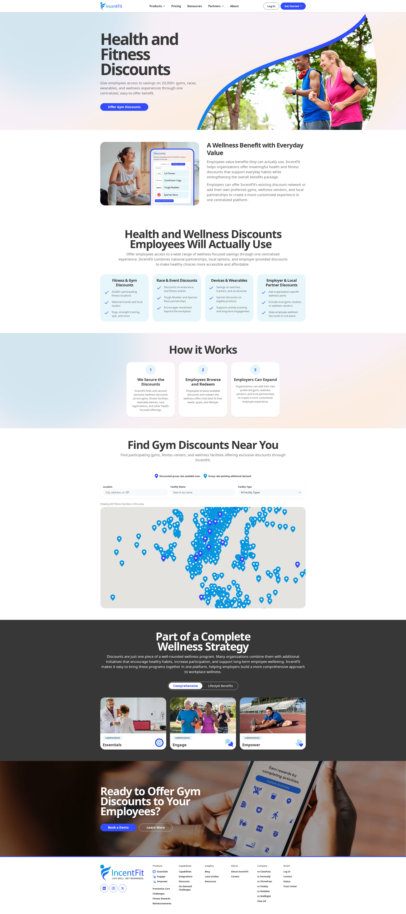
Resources (194, 6)
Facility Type (245, 486)
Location (107, 486)
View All (261, 901)
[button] (200, 554)
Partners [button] (214, 6)
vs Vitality (262, 886)
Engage (161, 876)
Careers (235, 876)
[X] (123, 888)
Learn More (156, 827)
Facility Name (177, 486)
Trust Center (290, 886)
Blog (207, 871)
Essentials (162, 871)
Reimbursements (162, 903)
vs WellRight (264, 896)
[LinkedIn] (104, 888)
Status (286, 881)
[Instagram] (113, 888)
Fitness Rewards (161, 898)
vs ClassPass (264, 871)
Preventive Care (161, 888)
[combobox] (135, 492)
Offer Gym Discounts (124, 107)
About (234, 6)
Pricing (176, 6)
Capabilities (185, 871)
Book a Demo (118, 827)
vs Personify (264, 876)
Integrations (185, 876)
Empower (162, 881)
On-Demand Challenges (185, 888)
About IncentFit (239, 871)
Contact (287, 876)
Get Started (292, 6)
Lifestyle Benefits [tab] (220, 686)
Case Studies (212, 876)
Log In (271, 6)
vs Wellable (263, 891)
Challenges (158, 893)
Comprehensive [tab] (185, 686)
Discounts (184, 881)
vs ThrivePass (264, 881)
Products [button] (156, 6)
